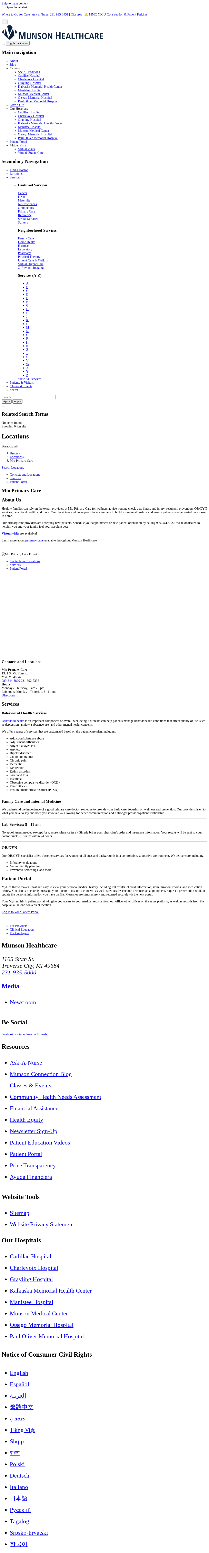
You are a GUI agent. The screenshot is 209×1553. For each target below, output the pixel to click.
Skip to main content (15, 3)
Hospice (23, 245)
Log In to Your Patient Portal (20, 912)
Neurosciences (27, 204)
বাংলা (15, 1452)
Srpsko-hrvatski (29, 1532)
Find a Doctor (19, 170)
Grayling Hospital (29, 83)
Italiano (19, 1487)
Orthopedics (26, 207)
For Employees (19, 933)
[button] (108, 84)
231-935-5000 (19, 972)
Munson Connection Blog (41, 1074)
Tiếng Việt (22, 1430)
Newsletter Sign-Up (33, 1131)
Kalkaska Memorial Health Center (40, 86)
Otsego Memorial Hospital (35, 97)
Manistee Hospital (29, 90)
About (14, 61)
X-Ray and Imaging (31, 267)
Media (10, 986)
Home (14, 453)
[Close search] (3, 406)
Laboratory (25, 249)
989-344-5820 (11, 680)
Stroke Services (28, 218)
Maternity (24, 200)
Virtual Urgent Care (30, 152)
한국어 (19, 1544)
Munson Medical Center (33, 94)
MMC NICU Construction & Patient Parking (118, 14)
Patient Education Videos (40, 1142)
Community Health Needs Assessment (55, 1097)
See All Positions (29, 72)
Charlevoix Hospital (31, 79)
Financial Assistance (34, 1108)
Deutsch (19, 1475)
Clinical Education (22, 929)
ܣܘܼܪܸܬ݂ (17, 1418)
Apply (17, 401)
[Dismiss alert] (5, 22)
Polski (17, 1464)
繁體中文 (21, 1407)
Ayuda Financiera (31, 1176)
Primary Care (26, 211)
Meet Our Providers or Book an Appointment (31, 547)
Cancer (22, 193)
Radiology (24, 215)
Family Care (26, 238)
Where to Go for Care (16, 14)
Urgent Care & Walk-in (33, 260)
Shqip (17, 1441)
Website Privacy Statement (42, 1224)
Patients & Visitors (22, 382)
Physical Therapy (29, 256)
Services (15, 177)
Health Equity (26, 1119)
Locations (16, 173)
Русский (20, 1510)
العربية (18, 1395)
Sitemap (19, 1213)
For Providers (18, 926)
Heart (21, 196)
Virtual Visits (26, 149)
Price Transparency (33, 1165)
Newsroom (23, 1002)
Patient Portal (18, 141)
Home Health (26, 242)
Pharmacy (24, 253)
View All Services (29, 379)
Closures (76, 14)
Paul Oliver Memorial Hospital (38, 101)
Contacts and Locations (25, 474)
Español (19, 1384)
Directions (8, 695)
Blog (13, 64)
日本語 (19, 1498)
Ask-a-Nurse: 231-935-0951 (50, 14)
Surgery (23, 222)
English (19, 1372)
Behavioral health (13, 721)
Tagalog (19, 1521)
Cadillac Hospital (29, 75)
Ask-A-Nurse (26, 1062)
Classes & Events (21, 386)
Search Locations (13, 467)
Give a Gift (17, 105)
